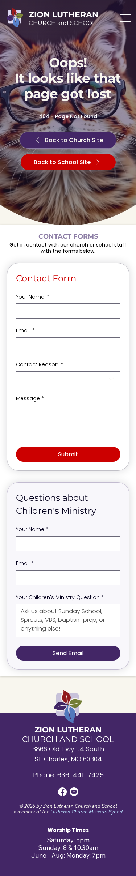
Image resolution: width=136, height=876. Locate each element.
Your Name (32, 529)
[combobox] (68, 378)
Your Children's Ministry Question (60, 597)
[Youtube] (74, 791)
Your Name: (32, 297)
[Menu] (125, 18)
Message (30, 398)
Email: (25, 330)
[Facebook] (62, 791)
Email (25, 563)
